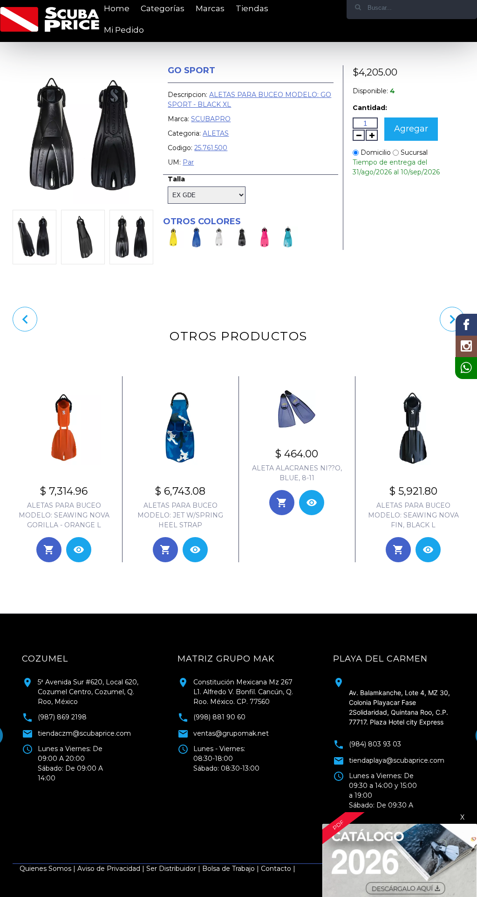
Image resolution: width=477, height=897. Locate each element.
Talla (176, 179)
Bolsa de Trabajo (228, 868)
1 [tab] (231, 826)
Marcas (210, 8)
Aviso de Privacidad (108, 868)
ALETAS (216, 133)
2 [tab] (245, 826)
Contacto (276, 868)
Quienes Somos (45, 868)
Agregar (411, 129)
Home (116, 8)
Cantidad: (370, 108)
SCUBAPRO (211, 119)
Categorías (162, 8)
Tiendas (252, 8)
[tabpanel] (394, 733)
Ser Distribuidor (171, 868)
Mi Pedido (124, 29)
